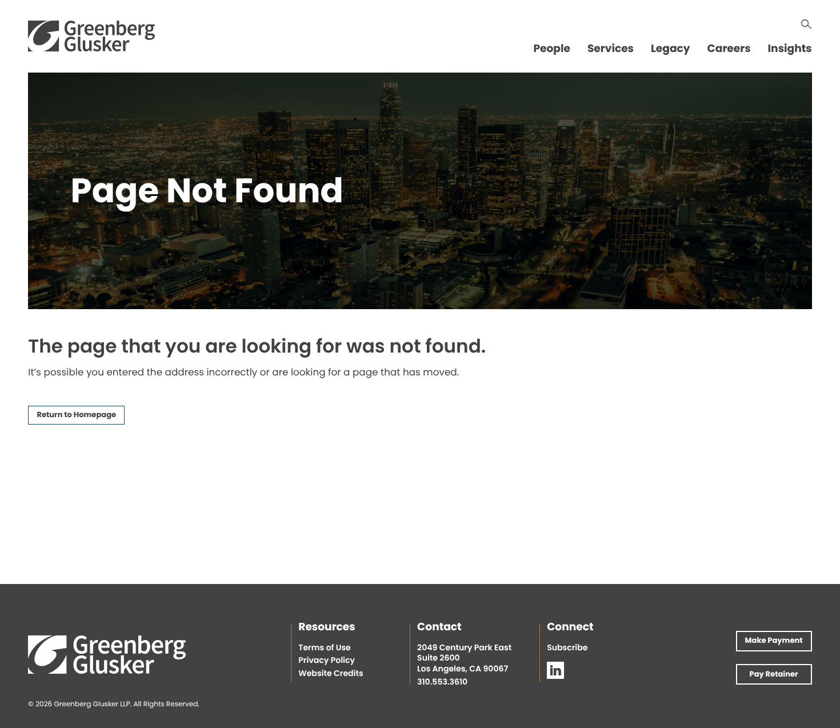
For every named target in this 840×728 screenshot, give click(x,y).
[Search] (806, 24)
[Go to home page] (91, 36)
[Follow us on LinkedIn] (555, 670)
